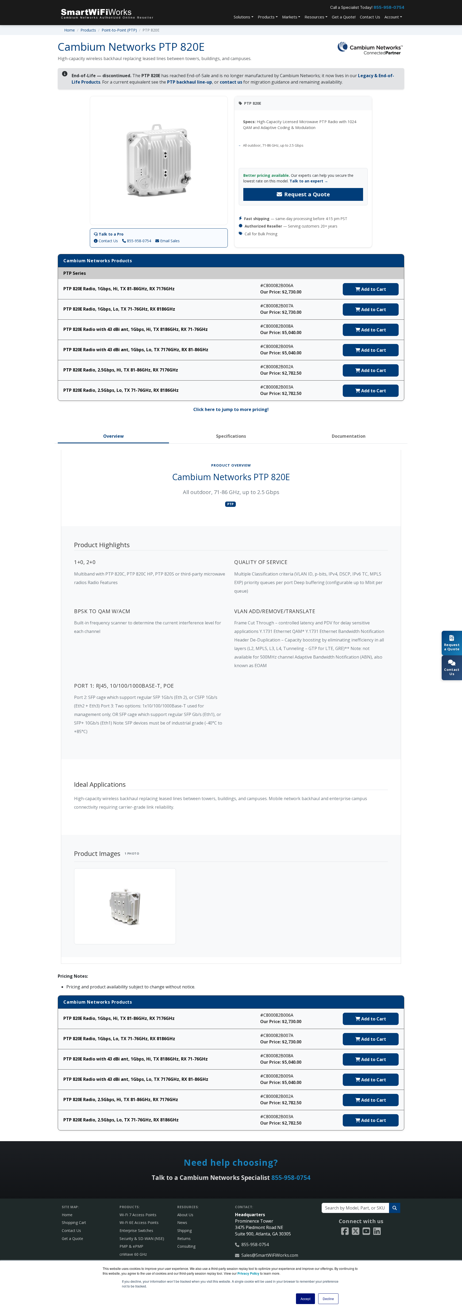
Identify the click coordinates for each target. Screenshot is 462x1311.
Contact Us (370, 16)
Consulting (186, 1246)
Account (391, 16)
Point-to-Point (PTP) (119, 30)
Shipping (184, 1230)
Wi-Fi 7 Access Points (138, 1214)
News (182, 1222)
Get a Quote (72, 1238)
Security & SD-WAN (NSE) (142, 1238)
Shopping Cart (74, 1222)
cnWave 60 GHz (133, 1254)
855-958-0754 (389, 7)
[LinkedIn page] (377, 1231)
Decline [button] (328, 1298)
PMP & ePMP (131, 1246)
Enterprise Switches (136, 1230)
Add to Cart (373, 289)
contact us (231, 82)
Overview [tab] (113, 436)
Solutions (242, 16)
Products (266, 16)
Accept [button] (305, 1298)
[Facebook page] (345, 1231)
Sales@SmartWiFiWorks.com (269, 1255)
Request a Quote (307, 194)
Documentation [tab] (348, 436)
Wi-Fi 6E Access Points (139, 1222)
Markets (289, 16)
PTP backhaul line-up (189, 82)
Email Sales (169, 240)
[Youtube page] (366, 1231)
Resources (314, 16)
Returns (184, 1238)
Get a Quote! (344, 16)
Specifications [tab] (231, 436)
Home (69, 30)
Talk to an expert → (309, 180)
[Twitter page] (355, 1231)
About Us (185, 1214)
